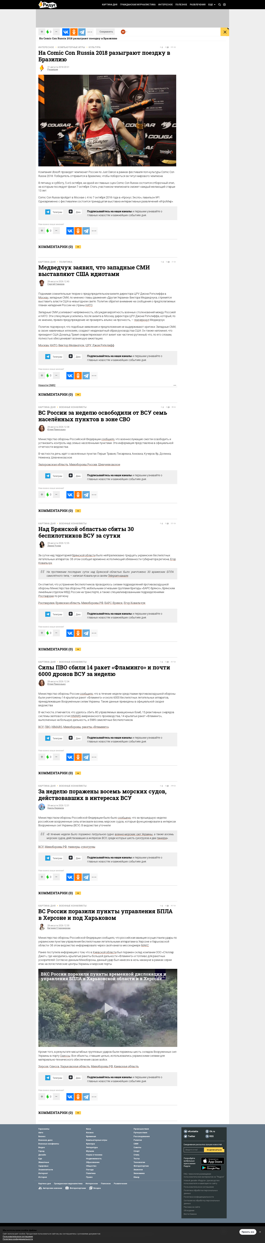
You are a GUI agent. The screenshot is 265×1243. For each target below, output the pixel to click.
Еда (40, 1158)
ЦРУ (88, 345)
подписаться (214, 1150)
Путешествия (140, 1132)
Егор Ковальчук (135, 603)
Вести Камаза (190, 1214)
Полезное (181, 4)
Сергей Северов (55, 284)
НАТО (88, 305)
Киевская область (126, 1066)
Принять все (248, 1232)
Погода (90, 1169)
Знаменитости (45, 1169)
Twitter (191, 1136)
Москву (43, 297)
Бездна (97, 1188)
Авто (40, 1132)
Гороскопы (43, 1129)
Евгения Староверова (58, 928)
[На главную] (47, 4)
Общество (91, 1166)
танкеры (74, 847)
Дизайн (42, 1155)
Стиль (136, 1155)
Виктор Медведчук (71, 345)
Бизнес (42, 1136)
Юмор (136, 1177)
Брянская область (68, 603)
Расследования (142, 1136)
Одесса (54, 1066)
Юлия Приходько (56, 429)
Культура (95, 47)
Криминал (91, 1136)
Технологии (139, 1162)
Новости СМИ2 (47, 385)
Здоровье (43, 1166)
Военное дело (45, 1140)
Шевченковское (109, 464)
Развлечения (197, 4)
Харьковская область (75, 1066)
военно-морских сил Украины (134, 834)
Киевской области (105, 952)
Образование (93, 1162)
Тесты (137, 1158)
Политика (65, 262)
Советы (137, 1147)
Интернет (43, 1173)
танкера (162, 838)
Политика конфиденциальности (199, 1197)
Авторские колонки (52, 1188)
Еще (210, 4)
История (42, 1177)
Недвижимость (94, 1158)
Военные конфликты (72, 407)
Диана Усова (54, 546)
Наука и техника (94, 1155)
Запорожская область (53, 464)
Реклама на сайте (192, 1207)
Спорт (137, 1151)
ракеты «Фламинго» (95, 727)
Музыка (90, 1151)
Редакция (52, 69)
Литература (92, 1147)
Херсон (43, 1066)
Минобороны (72, 727)
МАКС (145, 945)
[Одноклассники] (74, 32)
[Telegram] (82, 32)
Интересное (165, 4)
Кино (88, 1129)
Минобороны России (83, 464)
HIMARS (76, 716)
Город (41, 1151)
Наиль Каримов (55, 808)
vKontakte (193, 1131)
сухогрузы (88, 847)
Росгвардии (46, 596)
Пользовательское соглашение (199, 1187)
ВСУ (41, 727)
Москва (43, 345)
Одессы (65, 1055)
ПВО (47, 727)
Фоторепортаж (141, 1166)
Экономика (139, 1173)
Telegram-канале (118, 575)
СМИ (136, 1144)
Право (89, 1177)
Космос (90, 1132)
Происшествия (141, 1129)
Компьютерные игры (71, 47)
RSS (211, 1136)
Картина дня (109, 4)
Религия (138, 1140)
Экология (138, 1169)
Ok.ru (212, 1131)
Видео (41, 1147)
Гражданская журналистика (138, 4)
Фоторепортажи (78, 1188)
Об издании (189, 1210)
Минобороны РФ (92, 603)
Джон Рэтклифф (103, 345)
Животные (43, 1162)
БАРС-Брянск (113, 603)
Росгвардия (46, 603)
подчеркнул (141, 319)
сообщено (124, 817)
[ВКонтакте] (66, 32)
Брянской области (84, 555)
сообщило (107, 439)
